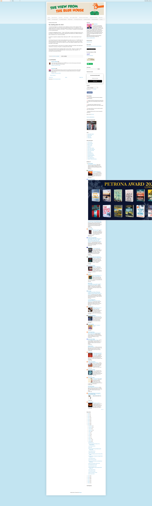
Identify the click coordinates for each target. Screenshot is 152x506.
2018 (89, 420)
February (90, 439)
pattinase (89, 274)
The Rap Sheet (90, 163)
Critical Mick (89, 137)
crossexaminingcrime (91, 299)
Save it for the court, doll (92, 459)
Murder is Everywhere (91, 361)
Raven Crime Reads (91, 179)
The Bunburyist (90, 306)
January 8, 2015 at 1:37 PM (55, 65)
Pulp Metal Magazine (91, 155)
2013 (89, 477)
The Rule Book (55, 19)
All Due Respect (90, 143)
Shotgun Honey (90, 156)
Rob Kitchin (53, 68)
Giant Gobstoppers (96, 362)
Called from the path (91, 452)
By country (66, 17)
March (90, 438)
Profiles (101, 19)
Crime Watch (90, 352)
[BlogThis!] (62, 56)
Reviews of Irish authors (83, 17)
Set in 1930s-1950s (73, 17)
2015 (89, 424)
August (90, 431)
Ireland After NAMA (91, 134)
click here (92, 114)
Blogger (80, 492)
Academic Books (87, 19)
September (90, 430)
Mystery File (90, 283)
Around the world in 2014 (92, 466)
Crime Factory (90, 145)
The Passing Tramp (91, 332)
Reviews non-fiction (93, 17)
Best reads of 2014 (91, 473)
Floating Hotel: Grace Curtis (97, 316)
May (89, 435)
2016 (89, 423)
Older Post (81, 77)
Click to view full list (90, 55)
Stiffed (49, 19)
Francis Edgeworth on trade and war (93, 387)
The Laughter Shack (91, 157)
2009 (89, 482)
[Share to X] (64, 56)
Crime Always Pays (91, 377)
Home (49, 17)
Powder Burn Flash (91, 154)
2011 (89, 480)
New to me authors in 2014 (92, 472)
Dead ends (90, 447)
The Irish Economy (91, 386)
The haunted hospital (91, 471)
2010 (89, 481)
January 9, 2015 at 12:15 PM (56, 73)
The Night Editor (90, 402)
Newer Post (51, 77)
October (90, 428)
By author (60, 17)
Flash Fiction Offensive (91, 149)
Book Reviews (54, 17)
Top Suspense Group (91, 369)
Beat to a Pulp (90, 144)
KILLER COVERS (91, 324)
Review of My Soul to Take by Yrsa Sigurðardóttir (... (94, 444)
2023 (89, 413)
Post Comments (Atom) (57, 79)
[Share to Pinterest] (66, 56)
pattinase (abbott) (54, 61)
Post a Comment (53, 75)
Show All (102, 409)
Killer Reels (70, 19)
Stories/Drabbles (95, 19)
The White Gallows (62, 19)
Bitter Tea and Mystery (92, 315)
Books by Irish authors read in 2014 (94, 463)
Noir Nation (89, 151)
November (90, 427)
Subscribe (95, 81)
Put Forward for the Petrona (92, 164)
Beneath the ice (91, 442)
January (90, 441)
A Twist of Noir (90, 142)
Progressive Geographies (92, 237)
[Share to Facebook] (65, 56)
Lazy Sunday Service (91, 458)
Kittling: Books (90, 170)
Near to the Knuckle (91, 150)
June (89, 434)
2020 (89, 417)
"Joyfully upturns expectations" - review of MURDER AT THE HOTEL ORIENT (97, 354)
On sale (94, 370)
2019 (89, 419)
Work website (90, 135)
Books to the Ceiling (91, 339)
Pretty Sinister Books (91, 265)
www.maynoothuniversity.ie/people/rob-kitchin (94, 46)
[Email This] (61, 56)
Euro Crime (90, 247)
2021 (89, 416)
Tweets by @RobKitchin (90, 117)
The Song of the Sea (78, 19)
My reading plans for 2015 (92, 464)
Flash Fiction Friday (91, 148)
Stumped (100, 17)
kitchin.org (89, 136)
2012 (89, 478)
